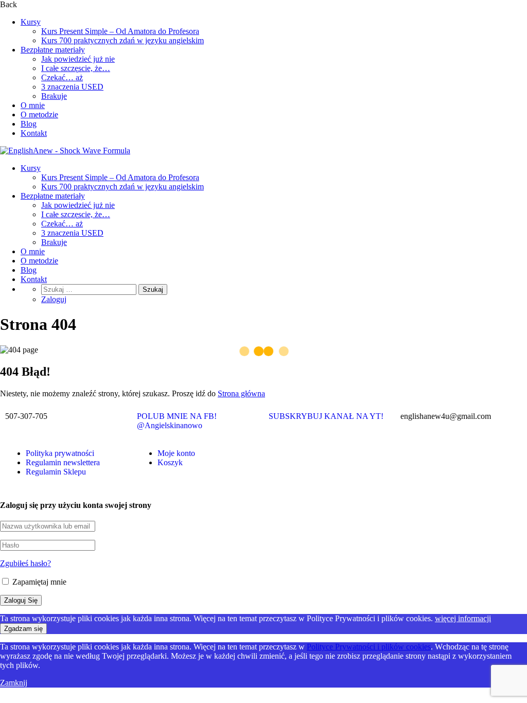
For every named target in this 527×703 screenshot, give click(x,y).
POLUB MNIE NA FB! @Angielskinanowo (177, 421)
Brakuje (54, 96)
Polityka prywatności (60, 453)
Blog (29, 123)
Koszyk (170, 462)
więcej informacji (463, 618)
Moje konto (176, 453)
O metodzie (39, 114)
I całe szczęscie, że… (75, 68)
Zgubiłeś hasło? (25, 563)
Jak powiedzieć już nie (78, 59)
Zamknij (13, 682)
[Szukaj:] (89, 289)
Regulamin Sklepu (56, 471)
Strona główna (241, 393)
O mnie (33, 105)
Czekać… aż (62, 77)
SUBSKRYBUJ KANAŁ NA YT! (326, 416)
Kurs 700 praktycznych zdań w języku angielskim (122, 40)
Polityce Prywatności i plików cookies (369, 646)
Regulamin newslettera (63, 462)
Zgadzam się (23, 628)
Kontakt (34, 133)
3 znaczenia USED (72, 86)
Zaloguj (53, 299)
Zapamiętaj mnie (38, 581)
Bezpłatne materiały (53, 49)
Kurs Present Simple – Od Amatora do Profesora (120, 31)
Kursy (31, 21)
